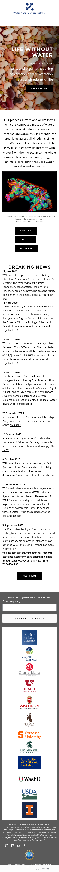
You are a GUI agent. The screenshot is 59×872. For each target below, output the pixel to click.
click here (15, 425)
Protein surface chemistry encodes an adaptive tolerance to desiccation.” (26, 471)
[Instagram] (6, 845)
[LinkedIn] (13, 845)
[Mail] (19, 845)
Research (25, 230)
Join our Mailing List (29, 618)
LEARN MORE (39, 88)
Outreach (26, 248)
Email (11, 601)
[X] (25, 845)
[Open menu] (29, 21)
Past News (29, 575)
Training (25, 239)
